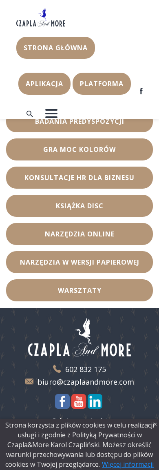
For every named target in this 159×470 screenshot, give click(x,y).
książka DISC (80, 205)
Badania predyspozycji (79, 121)
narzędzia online (80, 233)
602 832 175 (85, 369)
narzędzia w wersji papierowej (79, 262)
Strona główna (56, 47)
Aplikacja (44, 83)
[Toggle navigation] (51, 113)
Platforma (102, 83)
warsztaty (80, 290)
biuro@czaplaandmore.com (86, 382)
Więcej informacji (128, 464)
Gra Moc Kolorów (79, 149)
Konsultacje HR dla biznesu (79, 177)
